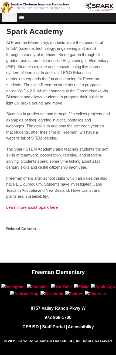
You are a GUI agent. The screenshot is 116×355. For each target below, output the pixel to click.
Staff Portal (53, 327)
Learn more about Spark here (32, 207)
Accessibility (81, 327)
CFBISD (30, 327)
